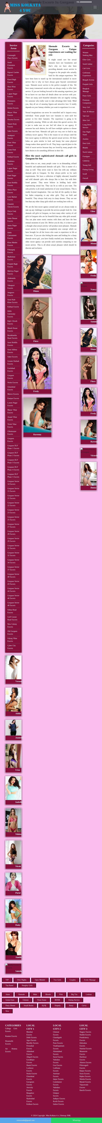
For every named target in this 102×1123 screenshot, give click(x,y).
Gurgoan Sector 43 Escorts (13, 582)
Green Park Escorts (11, 151)
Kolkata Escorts (32, 1104)
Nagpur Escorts (85, 1032)
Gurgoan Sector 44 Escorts (13, 589)
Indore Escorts (58, 1104)
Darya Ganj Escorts (11, 212)
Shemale (21, 994)
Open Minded (40, 980)
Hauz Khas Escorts (11, 88)
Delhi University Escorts (11, 314)
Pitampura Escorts (11, 102)
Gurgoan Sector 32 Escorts (13, 554)
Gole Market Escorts (12, 198)
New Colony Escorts (12, 625)
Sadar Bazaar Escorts (12, 219)
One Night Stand (86, 133)
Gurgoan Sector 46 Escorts (13, 597)
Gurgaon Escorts (10, 376)
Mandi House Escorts (12, 329)
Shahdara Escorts (10, 162)
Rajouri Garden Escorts (13, 73)
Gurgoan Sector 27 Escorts (13, 525)
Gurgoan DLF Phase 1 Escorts (13, 447)
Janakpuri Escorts (11, 136)
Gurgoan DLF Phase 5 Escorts (13, 475)
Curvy (84, 1006)
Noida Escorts (12, 383)
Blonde (48, 994)
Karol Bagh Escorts (11, 81)
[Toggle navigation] (95, 7)
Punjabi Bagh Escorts (12, 265)
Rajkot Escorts (85, 1076)
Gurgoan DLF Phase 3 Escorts (13, 461)
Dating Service (74, 1000)
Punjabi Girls (88, 84)
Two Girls (57, 980)
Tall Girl (86, 116)
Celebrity (86, 161)
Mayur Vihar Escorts (12, 113)
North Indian (87, 152)
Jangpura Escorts (10, 294)
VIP (7, 980)
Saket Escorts (12, 131)
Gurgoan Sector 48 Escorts (13, 604)
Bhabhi (85, 148)
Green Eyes (10, 1000)
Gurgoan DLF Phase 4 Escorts (13, 468)
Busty (71, 1006)
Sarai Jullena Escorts (12, 351)
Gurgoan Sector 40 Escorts (13, 575)
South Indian (87, 64)
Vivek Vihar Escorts (11, 425)
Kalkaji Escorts (13, 157)
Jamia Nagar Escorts (12, 226)
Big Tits (74, 994)
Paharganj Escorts (11, 251)
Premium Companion (87, 101)
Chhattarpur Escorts (11, 432)
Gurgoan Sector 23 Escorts (13, 511)
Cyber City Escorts (11, 647)
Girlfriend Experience (87, 74)
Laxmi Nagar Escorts (12, 404)
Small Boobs (28, 1006)
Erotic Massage (89, 980)
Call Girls (86, 68)
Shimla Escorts (85, 1079)
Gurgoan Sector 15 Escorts (13, 489)
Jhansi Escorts (31, 1065)
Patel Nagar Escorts (11, 177)
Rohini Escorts (12, 108)
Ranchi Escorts (85, 1090)
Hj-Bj (44, 1006)
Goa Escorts (57, 1065)
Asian (8, 994)
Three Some (41, 1000)
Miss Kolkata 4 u (52, 1116)
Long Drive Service (87, 126)
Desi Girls (86, 143)
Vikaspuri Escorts (11, 286)
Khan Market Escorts (12, 244)
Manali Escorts (85, 1082)
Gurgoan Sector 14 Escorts (13, 482)
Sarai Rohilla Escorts (12, 184)
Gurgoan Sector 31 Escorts (13, 547)
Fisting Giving (88, 170)
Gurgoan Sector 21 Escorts (13, 497)
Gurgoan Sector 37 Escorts (13, 568)
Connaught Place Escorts (12, 56)
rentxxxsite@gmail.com (26, 1120)
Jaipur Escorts (58, 1079)
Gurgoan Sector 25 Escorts (13, 518)
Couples (73, 980)
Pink (61, 994)
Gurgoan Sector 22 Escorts (13, 504)
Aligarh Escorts (32, 1057)
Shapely (58, 1006)
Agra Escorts (31, 1040)
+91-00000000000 (84, 2)
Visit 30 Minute (88, 112)
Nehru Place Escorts (12, 191)
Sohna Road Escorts (11, 611)
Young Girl (87, 165)
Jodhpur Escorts (59, 1099)
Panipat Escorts (13, 398)
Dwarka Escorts (13, 120)
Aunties (85, 139)
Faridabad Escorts (11, 369)
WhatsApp (76, 1120)
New (7, 1011)
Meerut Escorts (13, 394)
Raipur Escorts (85, 1071)
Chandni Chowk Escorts (13, 205)
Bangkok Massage (86, 90)
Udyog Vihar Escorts (12, 639)
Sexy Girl (86, 107)
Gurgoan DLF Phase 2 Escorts (13, 454)
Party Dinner (10, 1006)
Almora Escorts (85, 1063)
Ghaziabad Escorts (11, 388)
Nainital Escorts (86, 1049)
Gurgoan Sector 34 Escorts (13, 561)
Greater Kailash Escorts (13, 362)
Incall (85, 174)
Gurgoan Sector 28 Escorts (13, 532)
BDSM (57, 1000)
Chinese (26, 1000)
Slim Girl (86, 120)
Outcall (85, 178)
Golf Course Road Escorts (12, 618)
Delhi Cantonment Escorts (11, 235)
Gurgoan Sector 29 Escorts (13, 539)
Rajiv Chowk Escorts (12, 322)
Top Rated (9, 985)
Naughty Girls (27, 985)
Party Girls (87, 96)
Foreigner (86, 156)
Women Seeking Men (87, 54)
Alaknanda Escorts (11, 279)
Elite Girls (86, 60)
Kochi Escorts (58, 1101)
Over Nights (21, 980)
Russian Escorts (11, 1036)
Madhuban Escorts (11, 258)
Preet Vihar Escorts (11, 144)
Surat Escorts (58, 1057)
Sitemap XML (65, 1116)
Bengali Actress (88, 80)
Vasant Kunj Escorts (11, 125)
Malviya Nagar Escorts (13, 272)
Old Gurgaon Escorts (12, 632)
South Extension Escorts (11, 65)
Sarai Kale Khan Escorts (12, 301)
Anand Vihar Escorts (12, 418)
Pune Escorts (58, 1043)
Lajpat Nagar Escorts (12, 95)
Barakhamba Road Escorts (12, 336)
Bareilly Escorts (32, 1043)
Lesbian (89, 994)
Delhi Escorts (31, 1038)
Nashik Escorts (85, 1035)
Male (35, 994)
